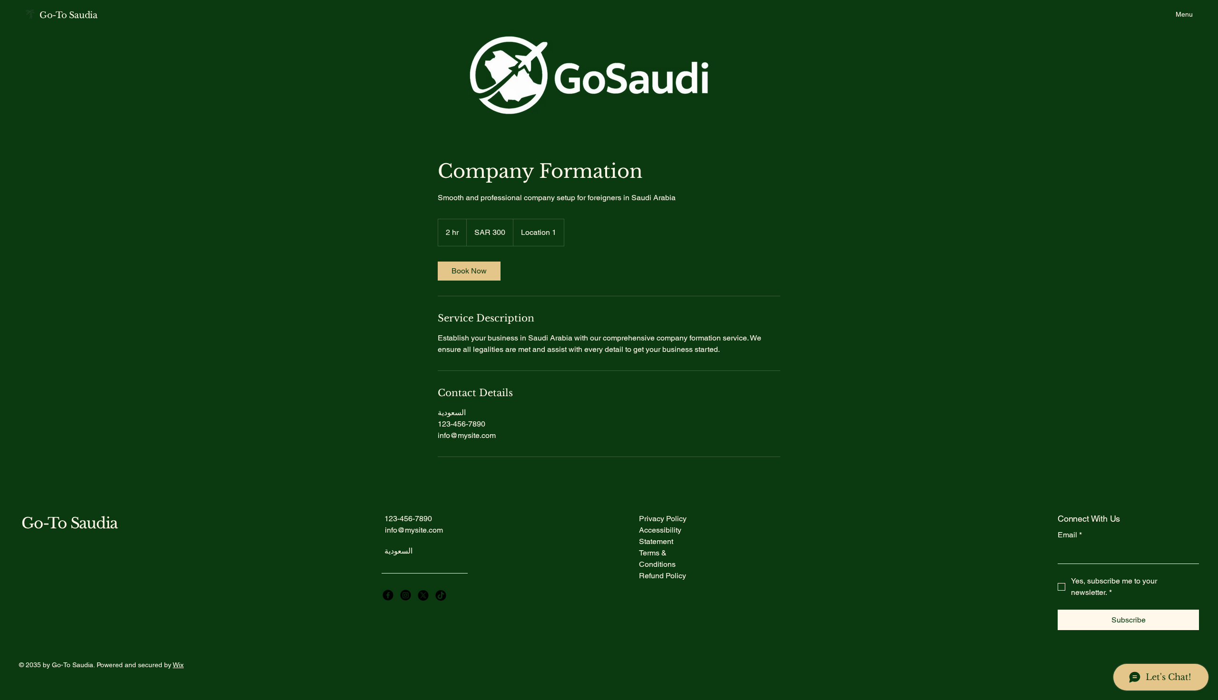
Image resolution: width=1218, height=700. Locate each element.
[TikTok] (440, 595)
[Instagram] (405, 595)
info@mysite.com (414, 530)
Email (1070, 534)
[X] (423, 595)
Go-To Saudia (68, 15)
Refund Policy (662, 575)
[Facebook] (388, 595)
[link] (469, 271)
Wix (178, 665)
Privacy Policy (663, 518)
